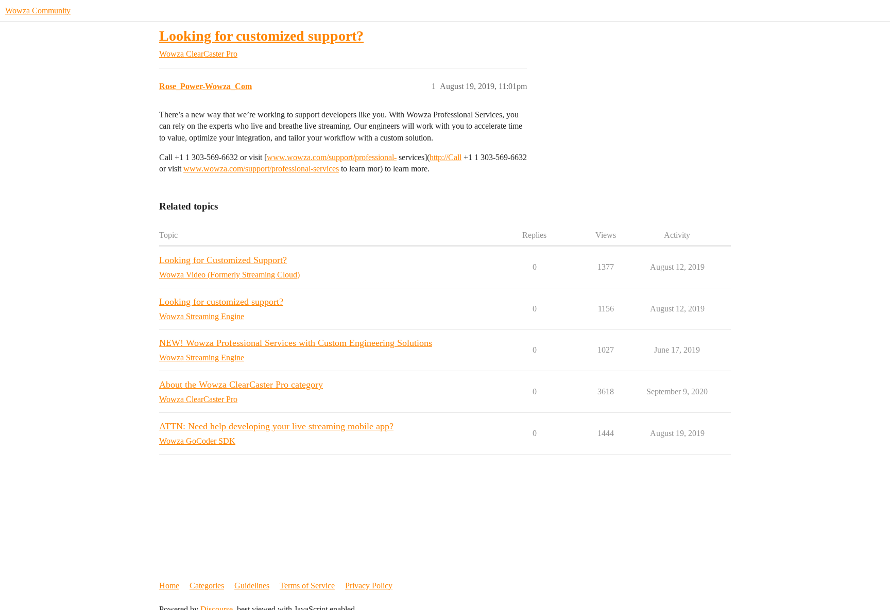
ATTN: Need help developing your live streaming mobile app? (276, 426)
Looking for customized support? (261, 36)
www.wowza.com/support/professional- (332, 157)
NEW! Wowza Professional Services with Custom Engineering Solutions (295, 343)
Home (169, 585)
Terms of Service (307, 585)
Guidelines (251, 585)
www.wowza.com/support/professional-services (261, 168)
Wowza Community (38, 10)
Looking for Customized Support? (223, 260)
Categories (207, 585)
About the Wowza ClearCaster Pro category (241, 384)
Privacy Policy (368, 585)
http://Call (445, 157)
